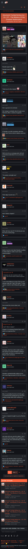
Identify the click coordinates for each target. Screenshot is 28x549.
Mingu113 (9, 205)
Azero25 (9, 428)
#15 (25, 347)
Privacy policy (14, 542)
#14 (25, 321)
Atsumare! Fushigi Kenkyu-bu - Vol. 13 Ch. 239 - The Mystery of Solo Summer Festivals (15, 511)
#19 (25, 433)
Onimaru (9, 385)
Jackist (9, 341)
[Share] (23, 33)
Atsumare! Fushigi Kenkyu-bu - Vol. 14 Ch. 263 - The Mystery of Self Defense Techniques (15, 493)
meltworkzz (10, 264)
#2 (25, 63)
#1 (25, 33)
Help (21, 542)
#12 (25, 269)
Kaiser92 (9, 185)
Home (2, 543)
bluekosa (9, 80)
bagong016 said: (7, 272)
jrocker (9, 222)
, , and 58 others (15, 138)
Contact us (21, 540)
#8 (25, 191)
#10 (25, 228)
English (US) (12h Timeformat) (9, 540)
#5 (25, 128)
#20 (25, 456)
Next (14, 472)
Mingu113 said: (6, 324)
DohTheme (12, 546)
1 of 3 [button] (9, 472)
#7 (25, 172)
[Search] (3, 7)
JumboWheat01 (11, 407)
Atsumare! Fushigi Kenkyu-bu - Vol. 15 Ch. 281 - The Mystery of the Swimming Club (15, 502)
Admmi (9, 450)
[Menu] (2, 2)
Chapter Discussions (15, 486)
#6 (25, 150)
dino (8, 144)
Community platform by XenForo (14, 545)
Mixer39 (9, 365)
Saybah (9, 297)
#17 (25, 391)
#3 (25, 85)
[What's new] (24, 7)
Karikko (9, 315)
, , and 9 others (12, 178)
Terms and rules (5, 542)
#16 (25, 370)
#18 (25, 413)
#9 (25, 211)
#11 (25, 247)
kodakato (10, 57)
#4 (25, 105)
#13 (25, 302)
